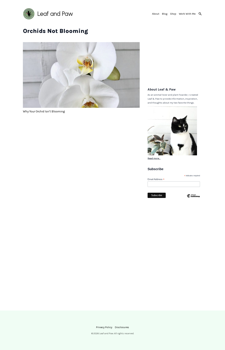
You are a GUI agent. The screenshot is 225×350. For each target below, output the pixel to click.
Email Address (156, 179)
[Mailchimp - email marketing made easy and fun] (193, 202)
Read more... (154, 158)
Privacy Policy (104, 327)
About (155, 13)
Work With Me (187, 13)
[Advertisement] (175, 62)
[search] (200, 14)
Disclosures (122, 327)
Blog (165, 13)
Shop (173, 13)
